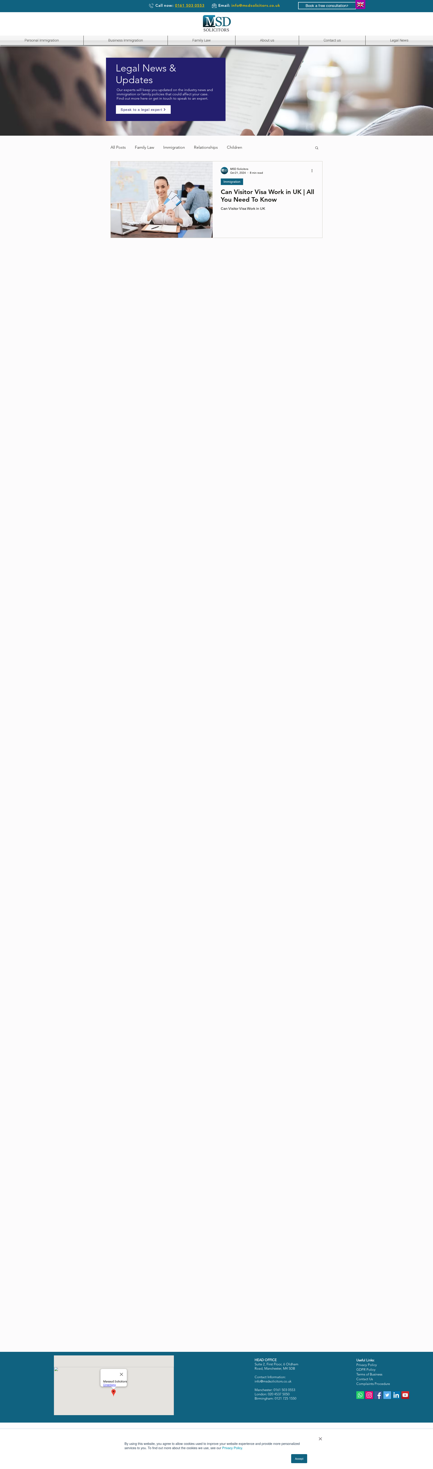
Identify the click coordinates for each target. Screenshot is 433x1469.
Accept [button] (299, 1458)
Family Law (144, 147)
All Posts (118, 147)
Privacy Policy (366, 1365)
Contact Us (364, 1379)
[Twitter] (387, 1395)
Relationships (206, 147)
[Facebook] (378, 1395)
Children (234, 147)
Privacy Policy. (232, 1447)
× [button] (320, 1437)
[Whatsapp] (360, 1395)
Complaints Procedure (373, 1384)
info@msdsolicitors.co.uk (255, 5)
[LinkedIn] (396, 1395)
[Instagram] (369, 1395)
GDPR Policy (365, 1369)
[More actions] (313, 170)
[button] (317, 148)
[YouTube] (405, 1395)
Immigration (174, 147)
